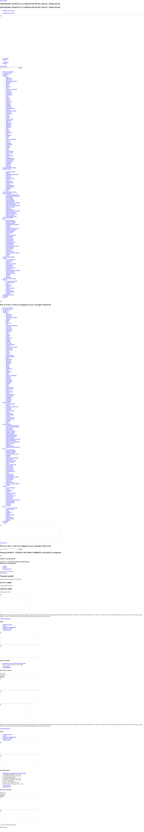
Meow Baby (9, 359)
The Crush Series (10, 394)
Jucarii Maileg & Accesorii (12, 476)
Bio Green (8, 322)
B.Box (7, 313)
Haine (7, 510)
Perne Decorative (10, 417)
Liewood (8, 352)
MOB (7, 364)
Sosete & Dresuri (10, 518)
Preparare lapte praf (10, 495)
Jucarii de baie (9, 467)
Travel (7, 472)
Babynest (8, 444)
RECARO (8, 382)
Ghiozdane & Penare (11, 460)
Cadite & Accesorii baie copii (13, 447)
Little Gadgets (9, 459)
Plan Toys (8, 376)
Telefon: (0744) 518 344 (9, 10)
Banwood (8, 318)
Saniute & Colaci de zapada (12, 483)
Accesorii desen (10, 478)
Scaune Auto (6, 74)
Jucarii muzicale (10, 468)
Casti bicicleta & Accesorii (12, 453)
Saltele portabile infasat (11, 435)
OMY (7, 374)
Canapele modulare (10, 403)
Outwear (8, 516)
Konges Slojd (9, 349)
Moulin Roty (9, 368)
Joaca (4, 448)
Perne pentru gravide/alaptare (13, 441)
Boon (7, 324)
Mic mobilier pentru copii (12, 406)
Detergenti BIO (9, 445)
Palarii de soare (9, 517)
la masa (5, 258)
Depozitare (8, 420)
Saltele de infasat (10, 433)
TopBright (8, 398)
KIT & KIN (9, 348)
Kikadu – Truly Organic (11, 347)
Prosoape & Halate (10, 432)
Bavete (7, 489)
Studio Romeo (9, 391)
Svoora (7, 393)
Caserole (8, 491)
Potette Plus (9, 379)
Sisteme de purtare (10, 443)
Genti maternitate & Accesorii (13, 439)
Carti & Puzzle (9, 479)
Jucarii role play (10, 475)
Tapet (7, 422)
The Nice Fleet (9, 395)
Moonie (8, 367)
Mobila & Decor (7, 169)
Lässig (7, 351)
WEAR (5, 279)
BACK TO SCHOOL (8, 71)
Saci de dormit (9, 429)
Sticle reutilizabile (10, 501)
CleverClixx (9, 328)
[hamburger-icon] (0, 69)
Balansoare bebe (10, 414)
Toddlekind (8, 397)
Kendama (8, 455)
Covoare (8, 416)
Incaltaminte (9, 512)
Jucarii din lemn (10, 474)
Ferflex (7, 336)
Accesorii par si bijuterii (11, 508)
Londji (7, 353)
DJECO (8, 332)
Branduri (5, 75)
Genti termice (9, 494)
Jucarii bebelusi (9, 470)
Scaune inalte (9, 413)
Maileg (7, 358)
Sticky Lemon (9, 389)
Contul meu (6, 58)
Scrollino (8, 383)
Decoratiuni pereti (10, 418)
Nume (1, 673)
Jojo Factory (9, 343)
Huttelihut (8, 341)
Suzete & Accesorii (10, 431)
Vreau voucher (3, 572)
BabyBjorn (8, 316)
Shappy (8, 386)
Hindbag (8, 339)
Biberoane (8, 505)
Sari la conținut (3, 0)
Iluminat (8, 421)
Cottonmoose (9, 330)
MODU (8, 366)
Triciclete (8, 456)
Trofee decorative (10, 410)
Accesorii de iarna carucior (12, 425)
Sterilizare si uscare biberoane (13, 499)
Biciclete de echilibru (11, 451)
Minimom (8, 363)
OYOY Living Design (11, 375)
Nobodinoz (8, 371)
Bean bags (8, 409)
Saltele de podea (10, 482)
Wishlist (5, 59)
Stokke (7, 390)
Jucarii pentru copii (10, 471)
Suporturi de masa (10, 502)
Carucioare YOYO (7, 73)
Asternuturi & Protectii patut (12, 426)
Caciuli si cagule (10, 509)
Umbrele (8, 520)
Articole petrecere (10, 449)
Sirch (7, 385)
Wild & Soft (9, 399)
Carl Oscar (8, 326)
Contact (5, 297)
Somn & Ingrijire (7, 193)
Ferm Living (9, 337)
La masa (5, 486)
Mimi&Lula (9, 362)
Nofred (7, 372)
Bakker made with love (11, 317)
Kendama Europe (10, 344)
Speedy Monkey (10, 387)
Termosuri (8, 503)
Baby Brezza (9, 314)
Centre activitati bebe (11, 464)
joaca (4, 219)
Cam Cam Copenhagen (11, 325)
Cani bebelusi (9, 490)
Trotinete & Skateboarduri (12, 458)
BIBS (7, 321)
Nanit (7, 370)
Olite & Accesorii (10, 437)
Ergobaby (8, 335)
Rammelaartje (9, 380)
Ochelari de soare (10, 514)
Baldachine (8, 408)
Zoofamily (8, 401)
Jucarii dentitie (9, 466)
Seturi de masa (9, 498)
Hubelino (8, 340)
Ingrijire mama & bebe (11, 436)
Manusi (8, 513)
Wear (4, 506)
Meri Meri (8, 360)
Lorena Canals (9, 355)
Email (1, 675)
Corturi (7, 412)
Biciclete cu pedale (10, 452)
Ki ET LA (8, 345)
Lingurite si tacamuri (11, 493)
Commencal (9, 329)
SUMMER (5, 296)
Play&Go (8, 378)
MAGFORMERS (10, 356)
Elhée (7, 333)
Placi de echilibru (10, 462)
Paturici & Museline (10, 440)
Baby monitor (9, 428)
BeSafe (7, 320)
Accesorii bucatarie (10, 487)
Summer (8, 485)
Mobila (7, 405)
